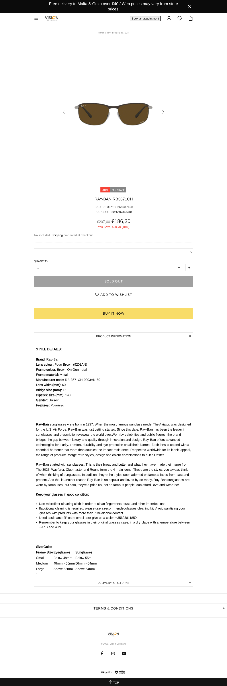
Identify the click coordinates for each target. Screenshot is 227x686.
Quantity (41, 261)
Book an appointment (145, 18)
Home (101, 32)
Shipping (57, 235)
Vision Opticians (51, 18)
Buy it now (113, 313)
